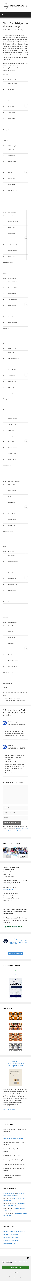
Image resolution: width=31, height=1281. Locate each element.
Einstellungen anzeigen (15, 1277)
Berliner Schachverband (11, 1234)
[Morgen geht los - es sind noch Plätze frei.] (7, 949)
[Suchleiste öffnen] (28, 15)
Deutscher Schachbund (10, 1240)
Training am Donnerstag (12, 698)
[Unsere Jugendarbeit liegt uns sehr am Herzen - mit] (24, 949)
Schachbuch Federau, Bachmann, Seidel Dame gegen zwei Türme (15, 1064)
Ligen (4, 695)
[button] (28, 1258)
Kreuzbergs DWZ (9, 1243)
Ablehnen (15, 1272)
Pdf (4, 1109)
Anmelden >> (7, 1254)
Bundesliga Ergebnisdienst (11, 1237)
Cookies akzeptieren (15, 1267)
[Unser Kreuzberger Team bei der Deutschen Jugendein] (15, 949)
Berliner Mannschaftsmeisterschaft (16, 693)
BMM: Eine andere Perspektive (15, 700)
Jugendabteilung (8, 889)
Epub (13, 1109)
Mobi (9, 1109)
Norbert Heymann (9, 1193)
